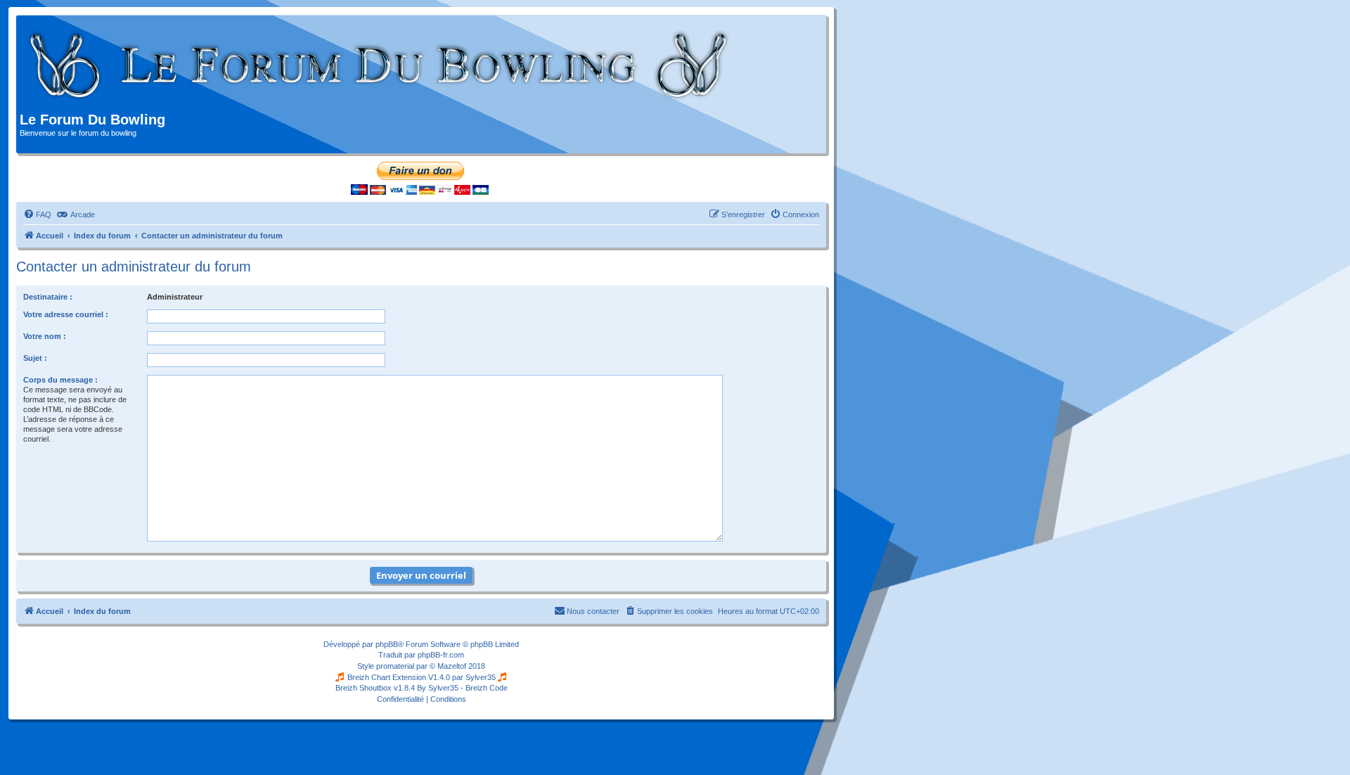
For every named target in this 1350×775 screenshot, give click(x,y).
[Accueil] (379, 65)
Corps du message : (60, 380)
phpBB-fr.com (441, 655)
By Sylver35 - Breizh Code (462, 688)
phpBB (386, 644)
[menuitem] (37, 214)
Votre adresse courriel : (65, 314)
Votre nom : (44, 336)
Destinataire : (47, 297)
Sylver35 (480, 677)
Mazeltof (451, 666)
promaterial (395, 666)
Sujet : (35, 358)
